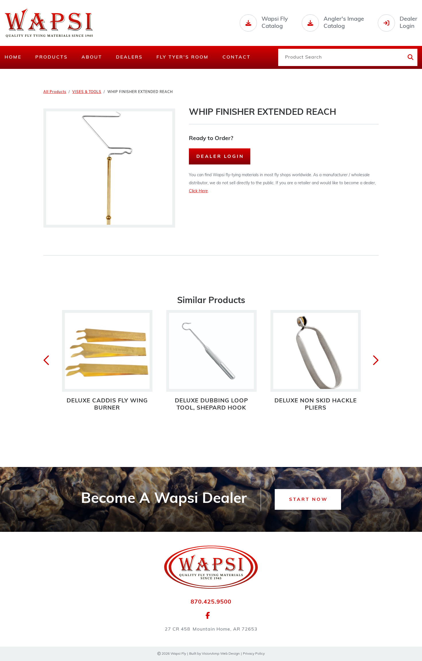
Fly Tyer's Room (182, 57)
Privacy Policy (254, 654)
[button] (308, 499)
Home (13, 57)
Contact (236, 57)
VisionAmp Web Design (221, 654)
